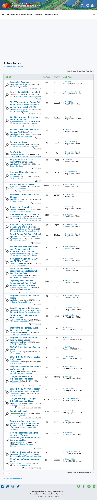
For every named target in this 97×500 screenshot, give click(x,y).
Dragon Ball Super (22, 111)
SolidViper (16, 332)
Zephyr (67, 159)
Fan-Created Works (20, 86)
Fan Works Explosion (19, 411)
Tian (13, 371)
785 (26, 417)
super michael (70, 172)
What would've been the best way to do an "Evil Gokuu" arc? (25, 130)
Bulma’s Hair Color (18, 142)
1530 (31, 191)
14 (40, 385)
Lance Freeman (70, 398)
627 (36, 88)
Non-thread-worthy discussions (24, 214)
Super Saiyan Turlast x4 (20, 288)
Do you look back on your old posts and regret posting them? (24, 422)
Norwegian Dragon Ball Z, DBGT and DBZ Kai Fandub (24, 260)
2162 (27, 407)
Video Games (17, 201)
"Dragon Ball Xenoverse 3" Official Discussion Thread (22, 377)
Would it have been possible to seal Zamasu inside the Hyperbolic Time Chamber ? (24, 249)
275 (40, 221)
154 (26, 292)
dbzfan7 (15, 300)
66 (32, 126)
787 (33, 417)
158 (40, 292)
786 (30, 417)
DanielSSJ (16, 320)
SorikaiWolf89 (17, 144)
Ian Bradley (48, 492)
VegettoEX (16, 94)
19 (32, 113)
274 (36, 221)
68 (37, 126)
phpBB (40, 494)
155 (30, 292)
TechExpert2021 (18, 426)
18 (29, 113)
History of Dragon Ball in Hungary (25, 452)
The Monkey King (18, 217)
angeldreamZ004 (71, 295)
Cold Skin (15, 199)
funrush (67, 280)
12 (34, 385)
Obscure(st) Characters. (21, 207)
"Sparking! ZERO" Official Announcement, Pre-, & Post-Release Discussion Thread (23, 283)
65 (29, 126)
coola (14, 352)
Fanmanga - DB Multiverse (22, 184)
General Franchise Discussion (26, 124)
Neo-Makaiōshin (18, 442)
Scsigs (67, 82)
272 (30, 221)
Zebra (67, 117)
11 (32, 385)
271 (26, 221)
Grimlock (15, 209)
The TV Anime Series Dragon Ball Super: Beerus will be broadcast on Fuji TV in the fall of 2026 (25, 104)
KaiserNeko (16, 84)
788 (36, 417)
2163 (31, 407)
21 (37, 113)
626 (33, 88)
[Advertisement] (48, 38)
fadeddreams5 (17, 122)
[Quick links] (94, 14)
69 (40, 126)
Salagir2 (15, 187)
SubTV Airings (16, 152)
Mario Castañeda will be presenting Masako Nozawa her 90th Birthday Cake (24, 271)
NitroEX (15, 342)
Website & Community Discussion (28, 96)
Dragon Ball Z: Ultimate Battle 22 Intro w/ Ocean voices (25, 338)
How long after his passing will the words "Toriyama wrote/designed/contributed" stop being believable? (25, 436)
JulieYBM (68, 102)
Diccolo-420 (16, 464)
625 (30, 88)
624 (26, 88)
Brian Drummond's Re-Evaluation (25, 308)
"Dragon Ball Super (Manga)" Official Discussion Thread (23, 399)
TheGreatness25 (71, 308)
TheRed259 (16, 275)
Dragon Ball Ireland (72, 92)
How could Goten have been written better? (23, 173)
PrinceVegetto (17, 109)
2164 (35, 407)
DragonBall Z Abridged (20, 82)
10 (29, 385)
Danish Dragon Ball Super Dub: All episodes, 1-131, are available (25, 235)
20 (34, 113)
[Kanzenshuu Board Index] (23, 5)
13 (37, 385)
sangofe (15, 239)
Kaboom (15, 413)
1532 (39, 191)
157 (36, 292)
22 (40, 113)
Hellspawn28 (69, 366)
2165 (39, 407)
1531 (35, 191)
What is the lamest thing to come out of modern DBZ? (25, 118)
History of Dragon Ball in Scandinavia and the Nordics (23, 225)
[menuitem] (82, 6)
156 (33, 292)
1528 (23, 191)
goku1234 (68, 184)
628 (40, 88)
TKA (66, 421)
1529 (27, 191)
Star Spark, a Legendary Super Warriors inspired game (24, 329)
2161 (23, 407)
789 (40, 417)
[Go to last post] (71, 82)
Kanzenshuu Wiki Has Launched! (25, 92)
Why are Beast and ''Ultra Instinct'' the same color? (21, 160)
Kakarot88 (16, 403)
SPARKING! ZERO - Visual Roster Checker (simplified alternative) (25, 390)
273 (33, 221)
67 (34, 126)
